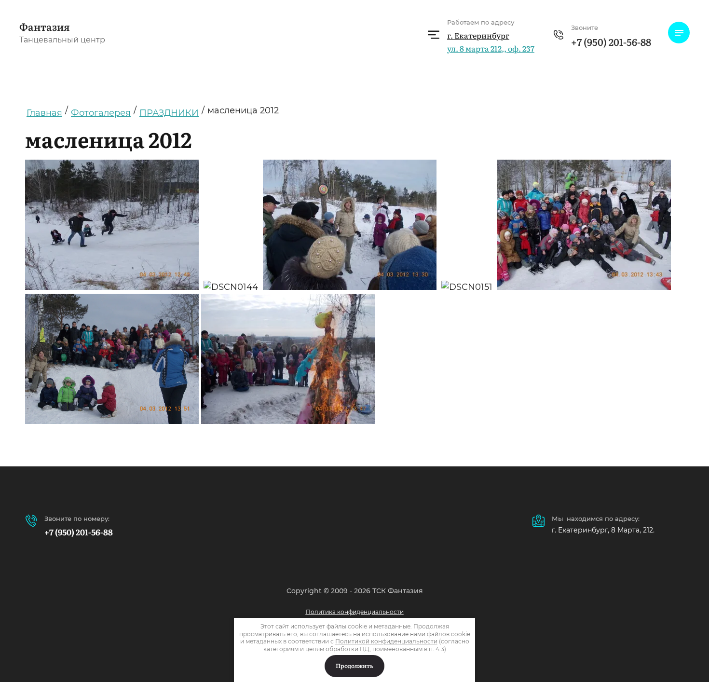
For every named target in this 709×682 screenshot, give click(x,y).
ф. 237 (490, 48)
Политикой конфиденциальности (386, 641)
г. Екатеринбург (478, 35)
